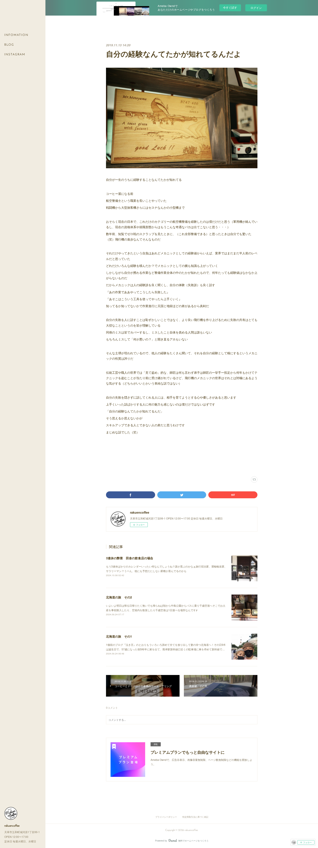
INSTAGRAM (14, 54)
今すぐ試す (230, 7)
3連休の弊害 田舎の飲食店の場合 (129, 558)
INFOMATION (16, 35)
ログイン (256, 8)
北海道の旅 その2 (119, 597)
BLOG (9, 44)
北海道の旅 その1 (119, 636)
